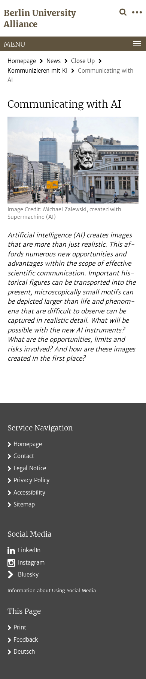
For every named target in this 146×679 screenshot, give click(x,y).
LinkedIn (29, 550)
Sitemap (24, 504)
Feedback (25, 639)
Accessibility (29, 492)
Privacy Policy (31, 480)
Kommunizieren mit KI (37, 70)
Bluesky (28, 574)
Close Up (83, 60)
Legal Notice (29, 468)
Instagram (31, 562)
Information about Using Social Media (51, 590)
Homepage (21, 60)
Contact (23, 455)
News (53, 60)
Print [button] (19, 627)
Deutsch (24, 651)
